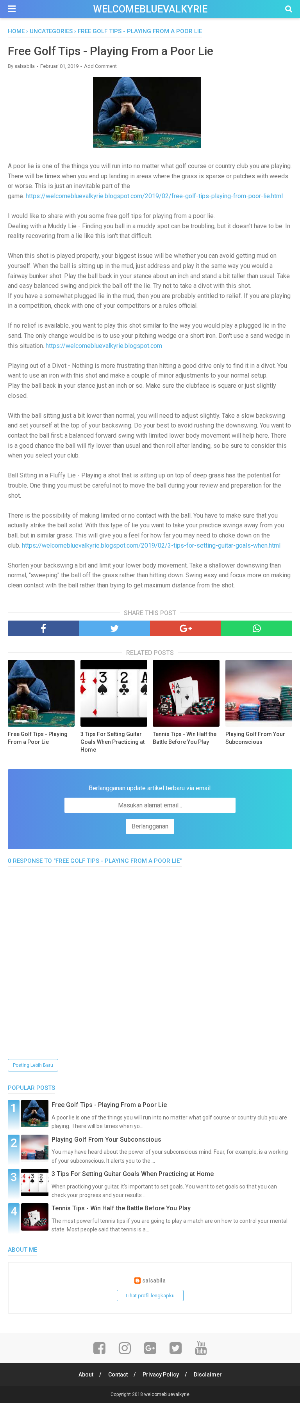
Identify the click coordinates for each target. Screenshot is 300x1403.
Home (16, 31)
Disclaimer (208, 1374)
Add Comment (100, 66)
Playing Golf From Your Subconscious (255, 738)
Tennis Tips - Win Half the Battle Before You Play (184, 738)
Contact (118, 1374)
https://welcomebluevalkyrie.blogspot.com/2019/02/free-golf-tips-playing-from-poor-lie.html (154, 196)
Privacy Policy (161, 1374)
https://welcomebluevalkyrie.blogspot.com (104, 345)
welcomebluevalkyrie (150, 9)
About (86, 1374)
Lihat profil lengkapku (150, 1295)
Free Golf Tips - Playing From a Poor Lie (38, 738)
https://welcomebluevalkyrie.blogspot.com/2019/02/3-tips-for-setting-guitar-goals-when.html (151, 545)
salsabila (154, 1280)
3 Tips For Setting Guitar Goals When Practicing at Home (112, 741)
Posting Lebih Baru (33, 1065)
